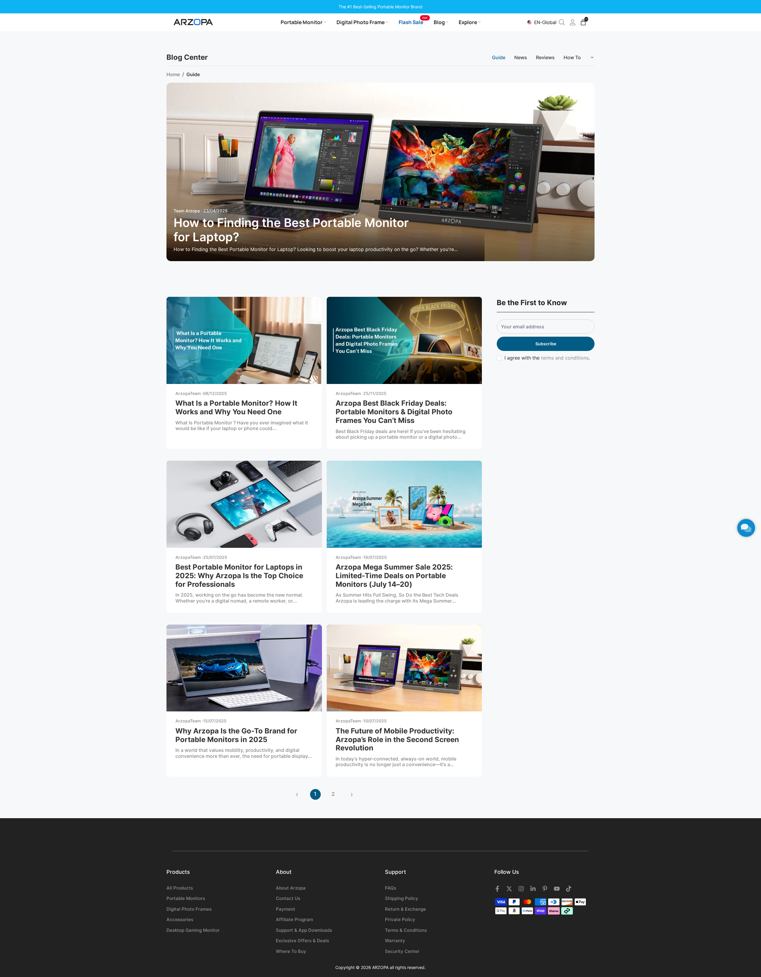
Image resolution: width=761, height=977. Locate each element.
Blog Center (187, 57)
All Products (179, 888)
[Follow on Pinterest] (545, 888)
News (520, 57)
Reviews (545, 57)
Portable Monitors (185, 898)
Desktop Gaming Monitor (193, 930)
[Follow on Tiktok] (569, 888)
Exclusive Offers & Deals (302, 940)
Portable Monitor (302, 22)
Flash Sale (413, 22)
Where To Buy (291, 951)
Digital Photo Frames (189, 909)
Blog (439, 22)
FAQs (390, 888)
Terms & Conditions (406, 930)
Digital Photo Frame (361, 22)
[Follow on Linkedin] (533, 888)
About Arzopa (291, 888)
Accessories (179, 919)
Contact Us (288, 898)
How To (572, 57)
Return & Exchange (405, 909)
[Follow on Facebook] (497, 888)
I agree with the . (547, 358)
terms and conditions (565, 358)
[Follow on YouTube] (557, 888)
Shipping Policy (401, 898)
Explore (468, 22)
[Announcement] (380, 6)
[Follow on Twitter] (509, 888)
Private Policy (400, 919)
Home (173, 74)
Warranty (395, 940)
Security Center (402, 951)
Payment (285, 909)
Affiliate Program (294, 919)
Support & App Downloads (304, 930)
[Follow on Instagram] (521, 888)
